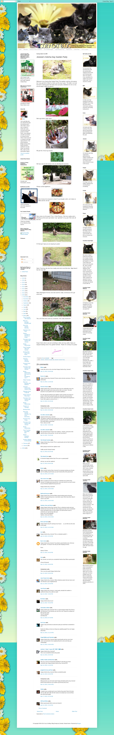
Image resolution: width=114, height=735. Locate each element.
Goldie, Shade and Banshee (47, 659)
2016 (23, 280)
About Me (26, 49)
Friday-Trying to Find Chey (27, 395)
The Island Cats (44, 456)
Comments (25, 262)
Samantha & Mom (45, 607)
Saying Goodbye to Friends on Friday (26, 335)
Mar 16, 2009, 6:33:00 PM (47, 674)
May (24, 311)
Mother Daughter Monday (26, 436)
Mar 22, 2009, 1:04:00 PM (47, 705)
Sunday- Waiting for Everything (27, 440)
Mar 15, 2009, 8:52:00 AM (47, 451)
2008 (23, 448)
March (25, 315)
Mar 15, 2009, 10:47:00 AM (47, 473)
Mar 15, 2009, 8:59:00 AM (47, 463)
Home (20, 49)
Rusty (42, 468)
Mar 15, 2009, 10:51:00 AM (47, 517)
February (25, 443)
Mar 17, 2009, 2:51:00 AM (47, 696)
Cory (23, 119)
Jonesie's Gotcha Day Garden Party (27, 388)
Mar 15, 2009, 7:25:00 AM (47, 425)
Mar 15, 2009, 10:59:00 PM (47, 644)
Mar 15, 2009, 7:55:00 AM (47, 435)
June (24, 309)
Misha (42, 367)
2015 (23, 282)
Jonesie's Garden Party (60, 359)
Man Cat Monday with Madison (27, 383)
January (25, 445)
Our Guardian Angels (48, 49)
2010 (23, 292)
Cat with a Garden (45, 414)
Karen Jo (43, 376)
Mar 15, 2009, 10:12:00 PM (47, 632)
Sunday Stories (27, 356)
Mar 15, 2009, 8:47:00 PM (47, 617)
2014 (23, 284)
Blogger (79, 723)
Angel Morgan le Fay (59, 49)
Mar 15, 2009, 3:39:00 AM (47, 371)
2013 (23, 286)
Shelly (42, 689)
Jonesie (42, 359)
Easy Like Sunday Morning (25, 327)
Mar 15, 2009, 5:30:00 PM (47, 583)
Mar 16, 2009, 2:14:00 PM (47, 665)
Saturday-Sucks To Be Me (27, 392)
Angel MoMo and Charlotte (47, 637)
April (24, 313)
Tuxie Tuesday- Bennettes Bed (27, 431)
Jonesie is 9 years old (49, 359)
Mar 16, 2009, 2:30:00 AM (47, 654)
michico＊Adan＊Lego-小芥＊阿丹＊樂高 (51, 649)
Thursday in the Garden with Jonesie (27, 341)
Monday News (26, 409)
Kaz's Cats (43, 541)
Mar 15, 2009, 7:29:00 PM (47, 594)
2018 (23, 278)
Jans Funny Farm (45, 578)
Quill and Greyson (45, 493)
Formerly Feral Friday (26, 364)
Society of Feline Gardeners (36, 49)
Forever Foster (44, 386)
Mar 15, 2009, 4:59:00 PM (47, 564)
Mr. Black (43, 598)
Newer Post (40, 711)
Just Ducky (43, 588)
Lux (41, 532)
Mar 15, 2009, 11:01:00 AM (47, 527)
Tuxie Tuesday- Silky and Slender (27, 349)
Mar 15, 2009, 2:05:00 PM (47, 536)
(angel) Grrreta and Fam (47, 670)
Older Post (74, 711)
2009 (23, 295)
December (26, 296)
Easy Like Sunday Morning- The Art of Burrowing (27, 414)
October (25, 301)
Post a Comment (43, 708)
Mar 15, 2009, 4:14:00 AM (47, 381)
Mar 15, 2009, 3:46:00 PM (47, 552)
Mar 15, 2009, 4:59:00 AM (47, 410)
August (25, 305)
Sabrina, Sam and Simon (47, 505)
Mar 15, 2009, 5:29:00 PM (47, 573)
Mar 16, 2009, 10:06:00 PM (47, 684)
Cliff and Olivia (44, 701)
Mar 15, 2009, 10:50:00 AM (47, 488)
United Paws (76, 49)
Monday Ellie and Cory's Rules (26, 353)
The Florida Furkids (45, 440)
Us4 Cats (43, 622)
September (26, 303)
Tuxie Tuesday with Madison (27, 318)
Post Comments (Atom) (48, 714)
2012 (23, 288)
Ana (42, 557)
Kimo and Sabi (44, 521)
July (24, 307)
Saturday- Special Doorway (26, 360)
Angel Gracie (69, 49)
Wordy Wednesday (26, 344)
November (26, 298)
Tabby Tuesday (27, 380)
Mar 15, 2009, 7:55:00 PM (47, 602)
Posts (24, 259)
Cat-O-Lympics (85, 49)
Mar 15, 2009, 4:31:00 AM (47, 401)
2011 (23, 290)
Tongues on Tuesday (26, 406)
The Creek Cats (44, 478)
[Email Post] (52, 358)
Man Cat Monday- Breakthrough (27, 322)
